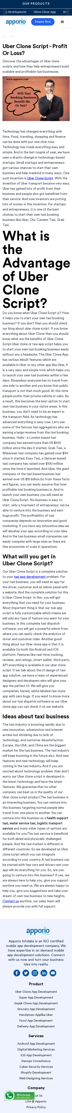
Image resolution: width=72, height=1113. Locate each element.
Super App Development (36, 997)
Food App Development (36, 1020)
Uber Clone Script (40, 178)
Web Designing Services (36, 1078)
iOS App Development (36, 1055)
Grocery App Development (36, 1009)
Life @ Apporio (36, 1101)
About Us (36, 1095)
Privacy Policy (36, 1107)
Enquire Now (43, 21)
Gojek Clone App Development (36, 1003)
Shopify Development (36, 1072)
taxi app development (30, 576)
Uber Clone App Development (36, 991)
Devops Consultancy (36, 1061)
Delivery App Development (36, 1026)
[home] (16, 21)
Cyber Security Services (36, 1066)
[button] (62, 22)
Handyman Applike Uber (36, 1014)
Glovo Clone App (49, 12)
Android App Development (36, 1043)
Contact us (10, 901)
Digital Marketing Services (36, 1049)
